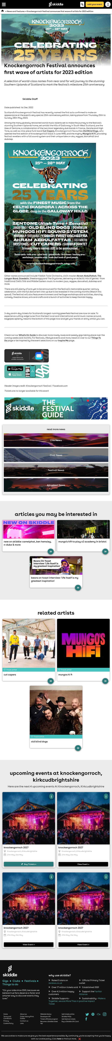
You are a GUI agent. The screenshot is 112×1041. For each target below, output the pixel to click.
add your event (94, 4)
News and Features (16, 11)
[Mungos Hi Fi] (83, 645)
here (59, 1038)
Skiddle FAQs (66, 1016)
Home (5, 1014)
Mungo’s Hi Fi (89, 133)
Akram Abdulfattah (86, 275)
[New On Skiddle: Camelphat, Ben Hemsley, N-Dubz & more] (28, 529)
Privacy (6, 1021)
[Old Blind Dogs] (56, 712)
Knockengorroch (14, 851)
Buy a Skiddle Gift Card (70, 1021)
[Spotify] (93, 1015)
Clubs (16, 981)
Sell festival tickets (68, 1019)
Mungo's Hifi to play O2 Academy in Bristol (82, 541)
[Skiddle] (9, 970)
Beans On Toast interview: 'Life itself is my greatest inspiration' (54, 579)
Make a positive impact (92, 1000)
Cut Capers (48, 131)
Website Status (45, 1014)
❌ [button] (79, 1039)
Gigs (5, 981)
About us (23, 1014)
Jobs (22, 1023)
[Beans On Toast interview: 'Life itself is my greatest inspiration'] (56, 565)
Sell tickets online (68, 1014)
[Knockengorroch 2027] (28, 818)
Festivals (30, 981)
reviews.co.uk (55, 983)
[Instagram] (104, 1015)
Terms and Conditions (7, 1017)
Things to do (10, 984)
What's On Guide (27, 335)
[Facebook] (86, 1020)
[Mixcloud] (98, 1015)
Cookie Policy (8, 1023)
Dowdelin (24, 278)
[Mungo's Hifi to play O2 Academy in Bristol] (83, 529)
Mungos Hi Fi (65, 674)
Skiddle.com (56, 4)
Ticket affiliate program (49, 1019)
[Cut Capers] (28, 645)
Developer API (45, 1016)
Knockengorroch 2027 (16, 847)
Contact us (24, 1021)
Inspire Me (63, 340)
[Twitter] (87, 1015)
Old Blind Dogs (90, 131)
